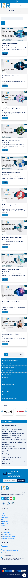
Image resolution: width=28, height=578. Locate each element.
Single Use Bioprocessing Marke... (11, 172)
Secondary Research (6, 534)
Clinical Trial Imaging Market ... (10, 43)
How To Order (5, 517)
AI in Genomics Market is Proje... (10, 76)
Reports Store (5, 513)
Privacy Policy (5, 521)
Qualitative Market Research (8, 538)
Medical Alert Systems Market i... (11, 205)
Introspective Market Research (11, 573)
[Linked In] (8, 498)
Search (3, 23)
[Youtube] (11, 498)
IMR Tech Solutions (16, 574)
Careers (4, 515)
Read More (5, 53)
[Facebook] (5, 498)
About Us (4, 511)
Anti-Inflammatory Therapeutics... (11, 108)
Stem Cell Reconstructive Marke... (11, 302)
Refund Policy (5, 523)
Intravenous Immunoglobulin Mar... (11, 237)
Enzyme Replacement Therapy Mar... (12, 334)
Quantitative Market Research (9, 536)
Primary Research (6, 532)
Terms (3, 525)
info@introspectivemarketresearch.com (10, 550)
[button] (2, 411)
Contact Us (4, 519)
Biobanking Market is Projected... (11, 140)
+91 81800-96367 (5, 546)
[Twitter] (2, 498)
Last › (21, 354)
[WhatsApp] (14, 498)
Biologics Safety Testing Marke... (11, 269)
